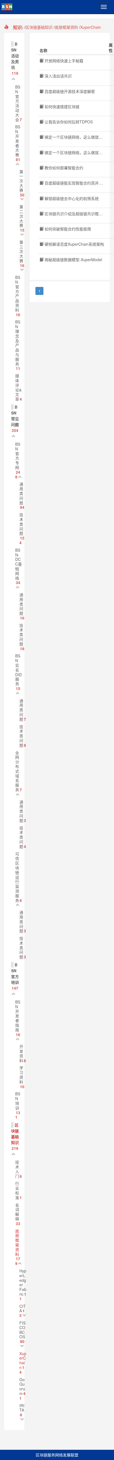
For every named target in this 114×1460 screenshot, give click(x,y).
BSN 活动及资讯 (15, 55)
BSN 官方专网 (17, 455)
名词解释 (17, 1212)
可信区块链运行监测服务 (17, 877)
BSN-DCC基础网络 (18, 564)
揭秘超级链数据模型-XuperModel (72, 259)
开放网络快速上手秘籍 (63, 60)
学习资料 (21, 1074)
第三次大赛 (21, 251)
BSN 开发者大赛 (17, 140)
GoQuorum (22, 1386)
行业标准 (17, 1190)
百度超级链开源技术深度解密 (69, 91)
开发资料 (21, 1053)
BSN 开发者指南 (17, 1016)
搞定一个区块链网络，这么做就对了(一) (78, 137)
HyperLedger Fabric (22, 1282)
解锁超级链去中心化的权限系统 (71, 198)
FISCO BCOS (22, 1329)
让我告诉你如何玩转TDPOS (68, 122)
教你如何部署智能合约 (63, 167)
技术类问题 (21, 524)
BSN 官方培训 (15, 973)
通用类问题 (21, 493)
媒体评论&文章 (18, 387)
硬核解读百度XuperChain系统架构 (73, 244)
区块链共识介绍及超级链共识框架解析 (76, 213)
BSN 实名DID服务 (18, 669)
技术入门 (17, 1169)
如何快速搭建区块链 (61, 106)
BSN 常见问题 (15, 415)
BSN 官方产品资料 (17, 293)
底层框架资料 (66, 27)
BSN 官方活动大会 (17, 103)
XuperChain (90, 27)
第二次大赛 (21, 216)
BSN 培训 (17, 1100)
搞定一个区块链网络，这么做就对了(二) (78, 152)
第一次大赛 (21, 181)
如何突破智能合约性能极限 (67, 229)
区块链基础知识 (39, 27)
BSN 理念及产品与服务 (17, 342)
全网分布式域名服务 (17, 771)
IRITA (21, 1408)
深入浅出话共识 (57, 76)
